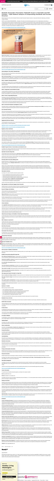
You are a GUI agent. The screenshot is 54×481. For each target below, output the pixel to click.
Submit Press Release (20, 480)
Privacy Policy (42, 480)
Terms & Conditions (28, 480)
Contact (47, 480)
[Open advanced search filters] (47, 9)
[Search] (45, 9)
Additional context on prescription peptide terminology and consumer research (16, 125)
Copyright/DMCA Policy (35, 480)
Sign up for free (9, 476)
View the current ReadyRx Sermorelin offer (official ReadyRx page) (13, 27)
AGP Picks (3, 1)
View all (52, 1)
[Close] (16, 462)
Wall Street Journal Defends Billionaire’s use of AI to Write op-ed (35, 1)
